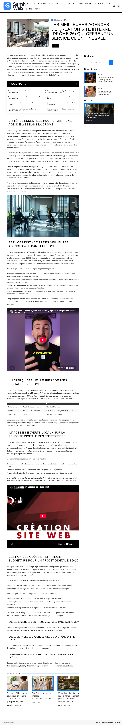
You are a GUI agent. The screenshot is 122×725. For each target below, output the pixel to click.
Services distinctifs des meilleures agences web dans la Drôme (24, 97)
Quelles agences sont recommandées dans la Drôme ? (62, 97)
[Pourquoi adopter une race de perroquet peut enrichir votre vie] (90, 91)
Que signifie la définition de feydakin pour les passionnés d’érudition (106, 79)
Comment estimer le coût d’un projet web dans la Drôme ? (61, 109)
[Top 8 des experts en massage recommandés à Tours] (43, 683)
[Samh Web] (14, 6)
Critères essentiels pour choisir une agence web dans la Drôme (24, 91)
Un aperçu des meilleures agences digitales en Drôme (24, 103)
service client (59, 69)
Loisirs (34, 702)
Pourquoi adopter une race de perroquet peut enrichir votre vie (105, 92)
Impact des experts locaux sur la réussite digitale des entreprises (22, 109)
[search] (114, 6)
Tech (55, 45)
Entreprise (10, 705)
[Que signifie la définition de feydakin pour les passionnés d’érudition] (90, 77)
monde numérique (20, 55)
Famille (59, 705)
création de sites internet (15, 58)
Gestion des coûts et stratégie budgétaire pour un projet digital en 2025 (61, 91)
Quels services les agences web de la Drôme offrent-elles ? (62, 103)
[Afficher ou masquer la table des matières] (52, 84)
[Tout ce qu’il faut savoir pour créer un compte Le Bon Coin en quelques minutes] (17, 683)
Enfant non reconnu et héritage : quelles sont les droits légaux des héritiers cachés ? (97, 115)
